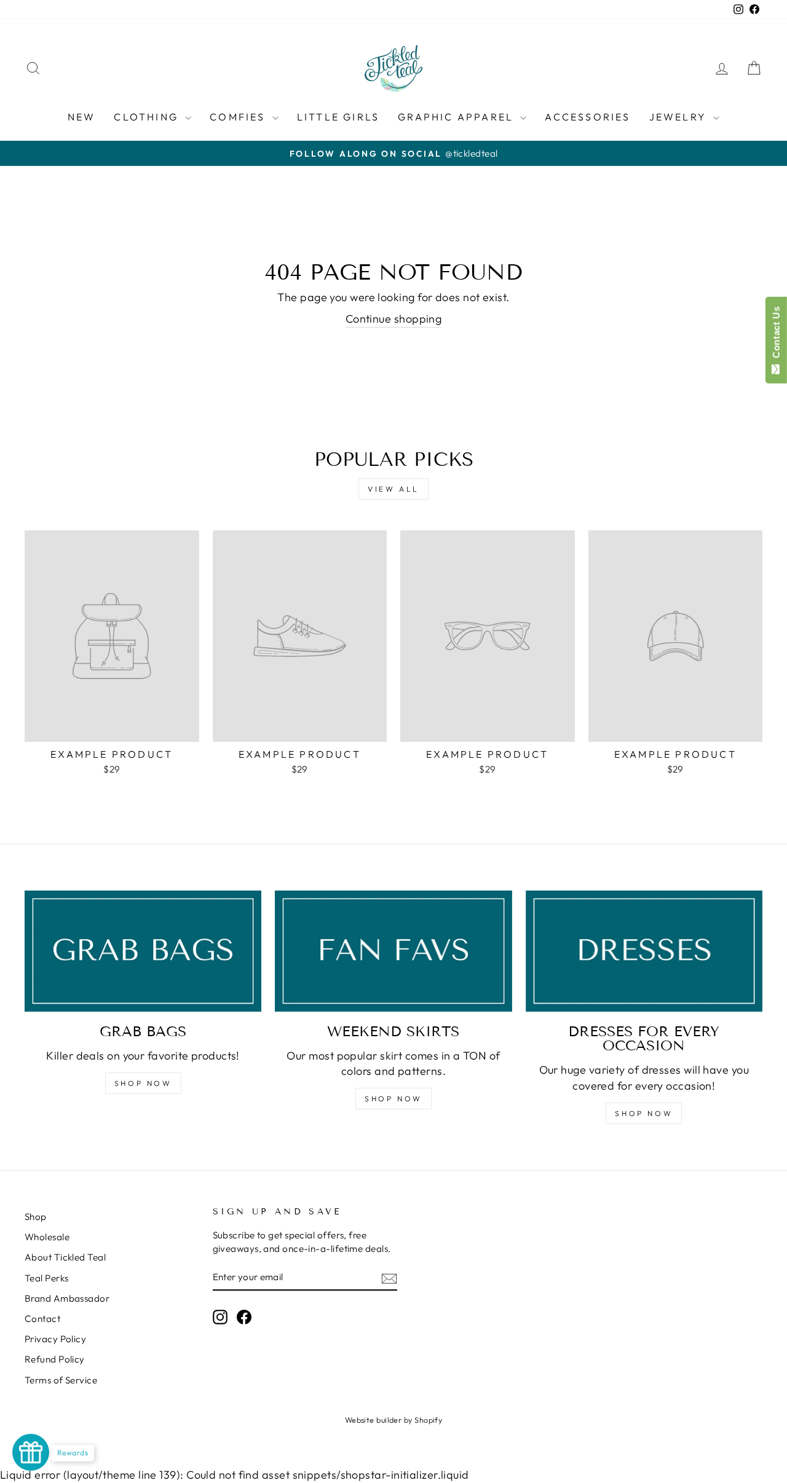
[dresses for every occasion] (644, 951)
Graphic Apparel (457, 117)
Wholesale (47, 1237)
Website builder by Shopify (394, 1420)
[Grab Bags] (143, 951)
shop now (393, 1098)
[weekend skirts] (393, 951)
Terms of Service (61, 1380)
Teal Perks (47, 1278)
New (82, 117)
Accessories (587, 117)
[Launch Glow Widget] (30, 1452)
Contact (42, 1318)
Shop (36, 1216)
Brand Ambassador (67, 1298)
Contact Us (776, 335)
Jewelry (680, 117)
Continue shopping (394, 319)
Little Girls (338, 117)
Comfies (239, 117)
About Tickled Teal (65, 1257)
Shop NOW (143, 1083)
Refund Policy (55, 1359)
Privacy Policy (55, 1339)
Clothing (148, 117)
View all (393, 489)
